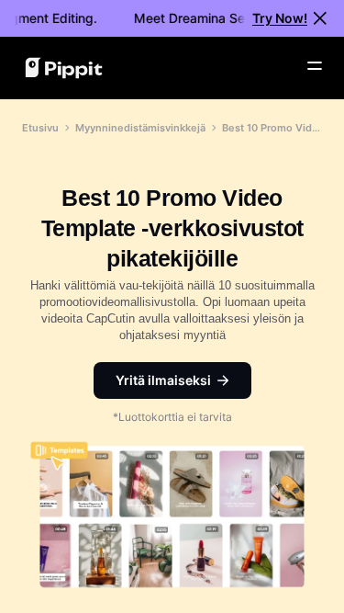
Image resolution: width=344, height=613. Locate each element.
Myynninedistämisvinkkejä (140, 127)
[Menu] (315, 66)
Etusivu (40, 127)
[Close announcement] (320, 18)
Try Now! (279, 18)
